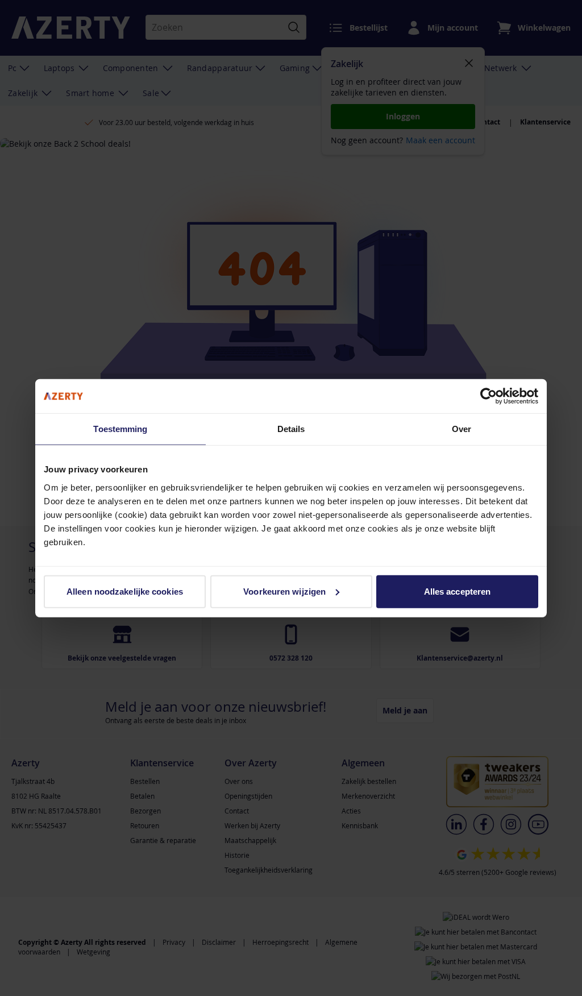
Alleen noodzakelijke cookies (124, 591)
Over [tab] (461, 429)
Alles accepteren (457, 591)
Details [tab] (291, 429)
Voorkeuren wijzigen (284, 591)
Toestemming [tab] (120, 429)
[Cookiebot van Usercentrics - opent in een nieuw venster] (488, 396)
